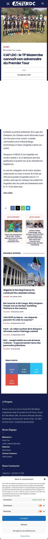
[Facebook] (12, 208)
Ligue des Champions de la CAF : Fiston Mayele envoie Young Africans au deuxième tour (13, 238)
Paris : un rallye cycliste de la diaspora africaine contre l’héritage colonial (22, 330)
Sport (6, 47)
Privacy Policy (25, 536)
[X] (18, 208)
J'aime (12, 364)
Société (6, 297)
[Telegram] (28, 208)
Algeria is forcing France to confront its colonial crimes (19, 291)
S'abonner (11, 375)
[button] (45, 479)
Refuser (24, 525)
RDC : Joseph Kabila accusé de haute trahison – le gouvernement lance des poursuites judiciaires (22, 343)
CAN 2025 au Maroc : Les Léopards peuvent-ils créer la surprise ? (20, 318)
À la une (6, 312)
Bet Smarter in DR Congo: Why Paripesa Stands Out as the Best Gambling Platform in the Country (23, 306)
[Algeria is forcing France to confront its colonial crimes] (24, 271)
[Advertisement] (24, 105)
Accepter (24, 518)
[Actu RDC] (25, 3)
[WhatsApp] (23, 208)
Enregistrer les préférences (24, 531)
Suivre (24, 364)
